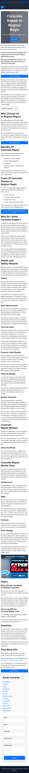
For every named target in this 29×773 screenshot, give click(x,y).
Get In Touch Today (14, 76)
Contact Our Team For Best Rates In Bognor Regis (14, 211)
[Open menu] (2, 6)
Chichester (11, 660)
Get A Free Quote (14, 670)
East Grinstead (6, 710)
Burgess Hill (6, 705)
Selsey (16, 660)
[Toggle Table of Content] (15, 109)
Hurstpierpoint (6, 701)
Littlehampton (4, 660)
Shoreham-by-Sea (7, 696)
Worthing (5, 691)
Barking (21, 660)
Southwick (5, 698)
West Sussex (6, 689)
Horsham (5, 703)
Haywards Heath (7, 708)
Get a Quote (14, 39)
